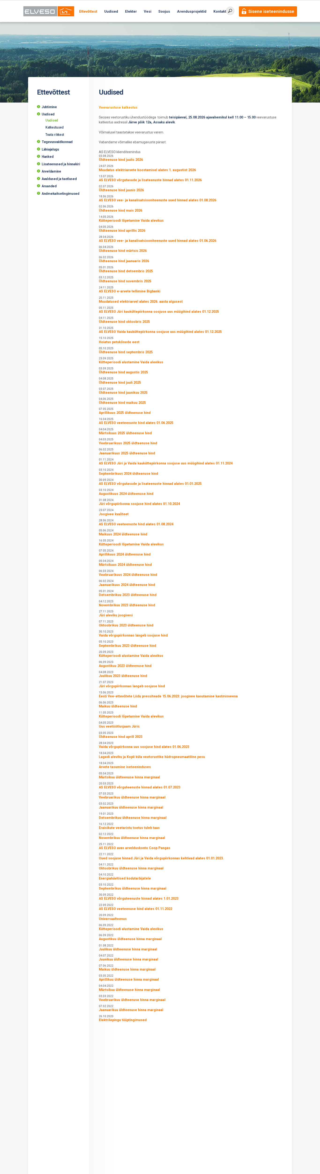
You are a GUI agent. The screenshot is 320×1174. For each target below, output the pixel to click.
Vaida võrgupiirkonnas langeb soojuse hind (133, 635)
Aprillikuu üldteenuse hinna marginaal (129, 979)
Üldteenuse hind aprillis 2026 (122, 230)
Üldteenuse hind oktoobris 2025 (124, 322)
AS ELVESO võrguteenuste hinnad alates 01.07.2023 (139, 787)
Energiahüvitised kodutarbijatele (125, 878)
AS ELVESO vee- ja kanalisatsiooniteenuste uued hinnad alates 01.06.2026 (157, 241)
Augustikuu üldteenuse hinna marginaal (130, 939)
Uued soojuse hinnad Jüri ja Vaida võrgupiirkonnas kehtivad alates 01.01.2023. (161, 858)
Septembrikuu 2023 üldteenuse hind (127, 646)
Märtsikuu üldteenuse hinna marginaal (129, 777)
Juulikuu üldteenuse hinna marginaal (128, 949)
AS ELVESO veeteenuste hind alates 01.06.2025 (136, 423)
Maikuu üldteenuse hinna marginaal (127, 969)
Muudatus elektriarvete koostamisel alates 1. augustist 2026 (147, 170)
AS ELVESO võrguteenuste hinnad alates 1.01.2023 (139, 898)
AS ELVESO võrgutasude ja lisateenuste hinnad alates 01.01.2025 (150, 484)
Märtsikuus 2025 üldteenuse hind (125, 433)
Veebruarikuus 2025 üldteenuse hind (128, 443)
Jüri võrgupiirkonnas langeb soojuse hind (132, 686)
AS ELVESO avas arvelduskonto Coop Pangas (134, 848)
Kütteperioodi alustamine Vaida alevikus (131, 362)
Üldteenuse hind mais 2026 (120, 210)
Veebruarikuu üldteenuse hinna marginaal (132, 797)
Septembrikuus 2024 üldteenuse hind (128, 473)
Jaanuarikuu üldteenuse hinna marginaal (131, 807)
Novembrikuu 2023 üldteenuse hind (127, 605)
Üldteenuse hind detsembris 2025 (126, 271)
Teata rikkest (54, 134)
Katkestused (54, 127)
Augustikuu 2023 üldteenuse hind (125, 666)
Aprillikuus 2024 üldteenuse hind (125, 554)
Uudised (48, 114)
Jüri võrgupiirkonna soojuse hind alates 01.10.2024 (139, 504)
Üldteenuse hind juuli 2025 (120, 382)
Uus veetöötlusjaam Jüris (119, 726)
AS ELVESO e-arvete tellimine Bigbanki (129, 291)
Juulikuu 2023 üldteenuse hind (123, 676)
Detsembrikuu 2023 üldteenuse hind (127, 595)
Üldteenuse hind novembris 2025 (125, 281)
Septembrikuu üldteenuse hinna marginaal (132, 888)
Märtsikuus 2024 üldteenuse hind (125, 565)
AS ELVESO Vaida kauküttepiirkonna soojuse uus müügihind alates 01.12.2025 (160, 332)
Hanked (47, 156)
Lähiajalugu (50, 149)
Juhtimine (49, 107)
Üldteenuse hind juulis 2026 (121, 160)
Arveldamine (51, 171)
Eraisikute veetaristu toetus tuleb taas (129, 828)
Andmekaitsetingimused (60, 193)
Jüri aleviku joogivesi (116, 615)
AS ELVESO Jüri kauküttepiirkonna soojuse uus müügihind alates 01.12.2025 (159, 311)
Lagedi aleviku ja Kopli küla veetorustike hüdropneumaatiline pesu (152, 757)
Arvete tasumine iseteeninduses (125, 767)
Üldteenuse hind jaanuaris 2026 (124, 261)
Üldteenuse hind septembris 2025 (126, 352)
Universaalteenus (113, 919)
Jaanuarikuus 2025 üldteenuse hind (127, 453)
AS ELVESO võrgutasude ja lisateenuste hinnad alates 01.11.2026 (150, 180)
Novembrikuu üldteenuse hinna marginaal (132, 838)
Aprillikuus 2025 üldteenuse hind (125, 413)
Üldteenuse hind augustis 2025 (123, 372)
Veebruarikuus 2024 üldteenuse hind (128, 575)
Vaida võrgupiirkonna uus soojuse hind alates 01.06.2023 (144, 747)
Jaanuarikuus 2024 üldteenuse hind (127, 585)
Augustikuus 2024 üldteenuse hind (126, 494)
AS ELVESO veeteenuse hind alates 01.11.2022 (135, 909)
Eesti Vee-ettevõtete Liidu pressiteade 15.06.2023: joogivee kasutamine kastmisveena (168, 696)
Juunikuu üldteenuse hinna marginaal (128, 959)
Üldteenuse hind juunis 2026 (121, 190)
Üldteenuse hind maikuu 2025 (122, 403)
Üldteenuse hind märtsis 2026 (123, 251)
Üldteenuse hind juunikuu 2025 (123, 392)
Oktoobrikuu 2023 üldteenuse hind (126, 625)
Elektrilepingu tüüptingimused (123, 1020)
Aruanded (49, 186)
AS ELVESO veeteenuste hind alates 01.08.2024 (136, 524)
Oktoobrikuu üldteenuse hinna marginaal (131, 868)
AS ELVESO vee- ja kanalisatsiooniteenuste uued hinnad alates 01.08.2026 (157, 200)
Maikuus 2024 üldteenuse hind (123, 534)
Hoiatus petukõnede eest (119, 342)
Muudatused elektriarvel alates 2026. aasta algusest (141, 301)
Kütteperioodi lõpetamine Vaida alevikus (131, 220)
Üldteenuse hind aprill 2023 (120, 737)
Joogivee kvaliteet (114, 514)
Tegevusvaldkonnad (57, 142)
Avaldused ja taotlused (59, 179)
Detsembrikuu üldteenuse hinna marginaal (133, 818)
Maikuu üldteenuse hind (118, 706)
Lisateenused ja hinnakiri (61, 164)
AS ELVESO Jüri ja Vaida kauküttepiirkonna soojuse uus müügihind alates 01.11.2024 (166, 463)
